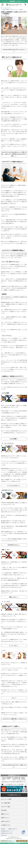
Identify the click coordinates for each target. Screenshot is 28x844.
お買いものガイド (5, 821)
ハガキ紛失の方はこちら (14, 795)
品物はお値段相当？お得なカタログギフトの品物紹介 (12, 9)
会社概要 (3, 828)
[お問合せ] (14, 841)
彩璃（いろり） (13, 597)
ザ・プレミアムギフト (13, 485)
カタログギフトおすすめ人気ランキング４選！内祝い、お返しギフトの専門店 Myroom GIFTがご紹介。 (14, 154)
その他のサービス (5, 825)
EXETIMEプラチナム (13, 544)
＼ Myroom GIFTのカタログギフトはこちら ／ (14, 49)
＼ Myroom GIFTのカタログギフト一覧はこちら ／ (14, 765)
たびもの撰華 (13, 438)
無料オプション (5, 814)
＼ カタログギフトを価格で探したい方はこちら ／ (14, 718)
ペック (13, 697)
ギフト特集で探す (5, 803)
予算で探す (4, 810)
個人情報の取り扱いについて (7, 831)
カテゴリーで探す (5, 806)
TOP (1, 8)
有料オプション (5, 817)
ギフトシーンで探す (6, 799)
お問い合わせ (4, 835)
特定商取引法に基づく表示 (6, 833)
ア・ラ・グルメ (13, 645)
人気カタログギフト (8, 8)
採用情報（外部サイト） (13, 828)
